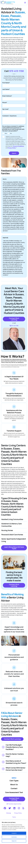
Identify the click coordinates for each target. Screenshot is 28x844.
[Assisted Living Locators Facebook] (5, 808)
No (11, 133)
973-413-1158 (16, 71)
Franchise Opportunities (14, 804)
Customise (14, 837)
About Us (14, 784)
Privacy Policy (12, 148)
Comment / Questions (9, 116)
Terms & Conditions (18, 146)
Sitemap (8, 813)
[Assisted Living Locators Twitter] (10, 808)
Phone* (4, 102)
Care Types (14, 780)
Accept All (14, 833)
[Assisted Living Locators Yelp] (23, 808)
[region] (14, 832)
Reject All (14, 841)
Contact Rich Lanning (14, 319)
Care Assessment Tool (14, 792)
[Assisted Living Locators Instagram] (19, 808)
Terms (14, 817)
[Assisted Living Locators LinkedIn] (14, 808)
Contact (14, 788)
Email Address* (7, 96)
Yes (6, 133)
